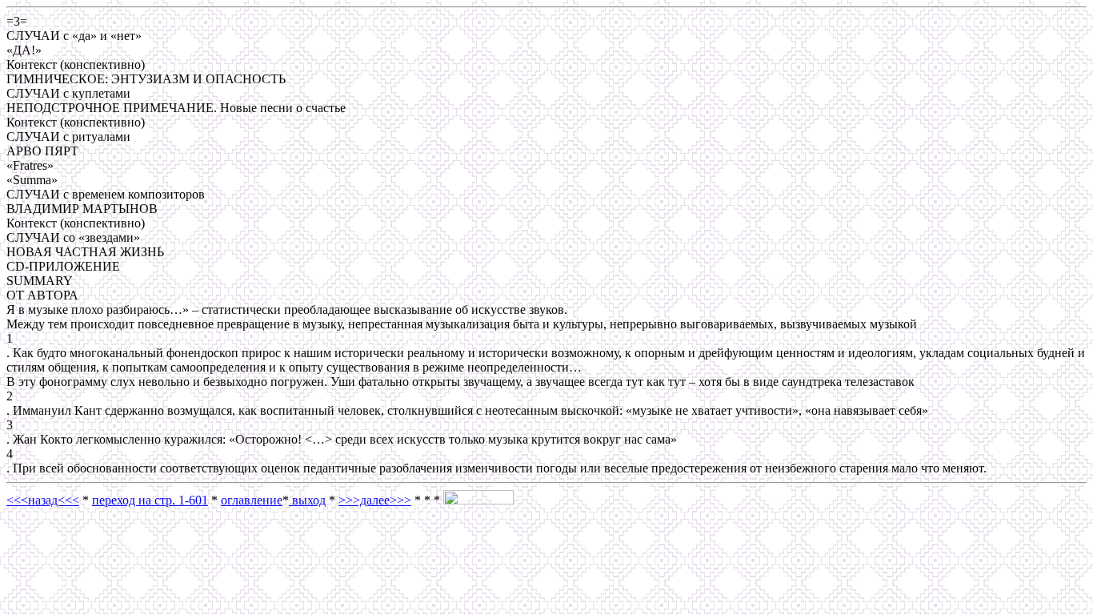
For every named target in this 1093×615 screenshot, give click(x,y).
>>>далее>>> (374, 500)
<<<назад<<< (42, 500)
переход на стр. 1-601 (150, 500)
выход (307, 500)
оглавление (251, 500)
